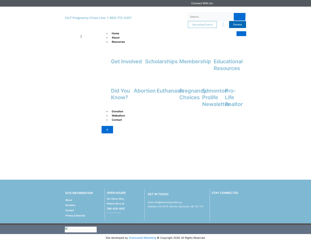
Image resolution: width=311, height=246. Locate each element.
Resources (118, 41)
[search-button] (239, 17)
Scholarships (161, 61)
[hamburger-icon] (241, 33)
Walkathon (118, 115)
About (116, 37)
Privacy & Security (75, 215)
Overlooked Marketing (142, 237)
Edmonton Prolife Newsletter (216, 97)
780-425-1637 (116, 208)
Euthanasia (170, 91)
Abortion (145, 91)
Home (115, 33)
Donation (117, 111)
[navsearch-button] (190, 10)
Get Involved (126, 61)
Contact (117, 119)
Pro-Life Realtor (234, 97)
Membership (195, 61)
